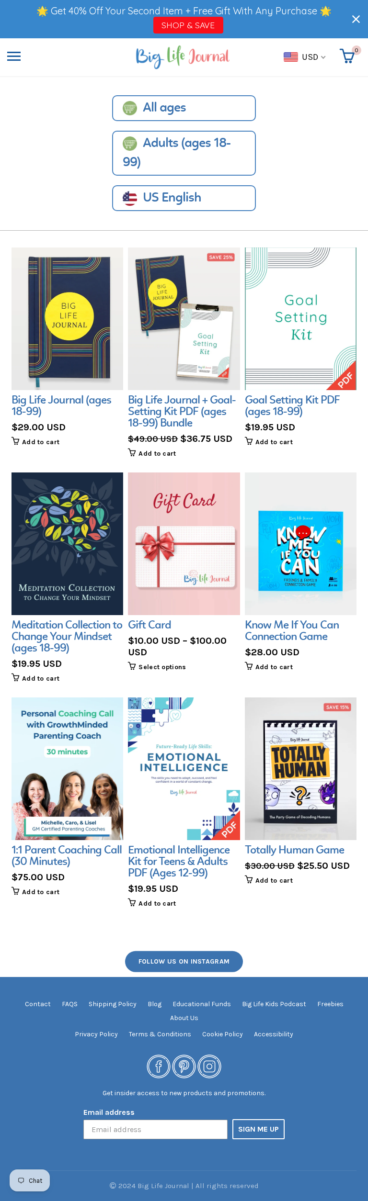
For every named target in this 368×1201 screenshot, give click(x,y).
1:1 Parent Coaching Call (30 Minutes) (67, 856)
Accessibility (273, 1034)
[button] (356, 19)
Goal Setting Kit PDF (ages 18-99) (292, 406)
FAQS (70, 1004)
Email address (109, 1112)
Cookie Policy (222, 1034)
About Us (184, 1018)
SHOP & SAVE (188, 25)
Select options (162, 667)
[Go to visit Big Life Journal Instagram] (209, 1066)
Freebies (330, 1004)
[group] (67, 347)
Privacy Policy (96, 1034)
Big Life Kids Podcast (274, 1004)
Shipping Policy (113, 1004)
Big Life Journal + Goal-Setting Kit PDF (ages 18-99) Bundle (182, 412)
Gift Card (149, 625)
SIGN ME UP (258, 1129)
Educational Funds (201, 1004)
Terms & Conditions (160, 1034)
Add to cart (40, 442)
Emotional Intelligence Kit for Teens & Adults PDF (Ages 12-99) (179, 862)
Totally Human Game (294, 850)
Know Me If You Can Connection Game (292, 631)
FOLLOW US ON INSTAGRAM (184, 961)
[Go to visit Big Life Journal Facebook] (159, 1066)
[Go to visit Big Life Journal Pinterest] (184, 1066)
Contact (38, 1004)
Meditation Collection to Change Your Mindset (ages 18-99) (67, 637)
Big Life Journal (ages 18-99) (61, 406)
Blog (154, 1004)
